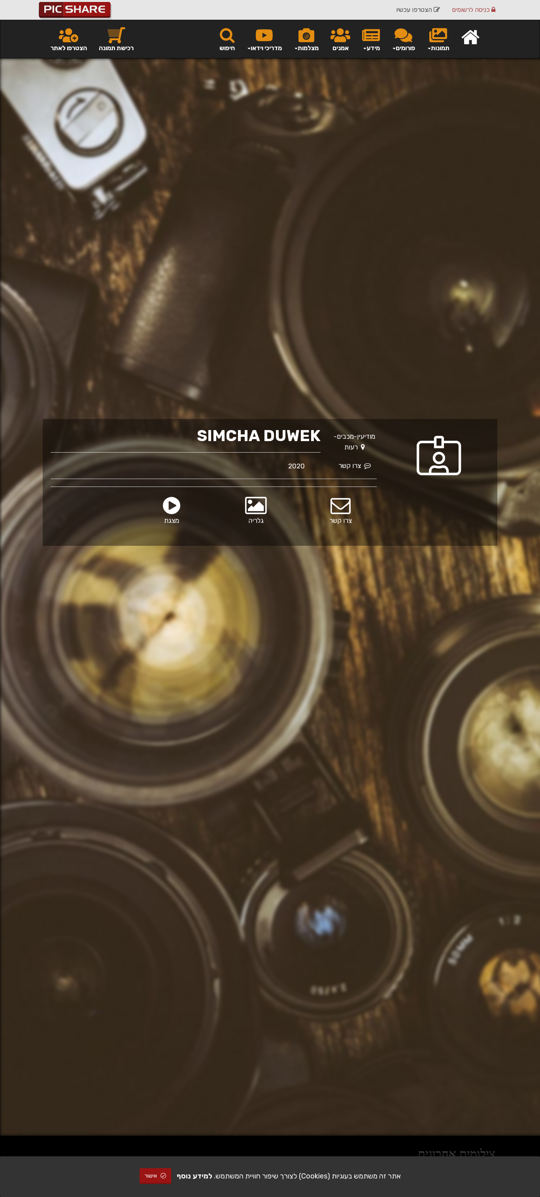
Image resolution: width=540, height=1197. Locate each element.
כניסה (471, 9)
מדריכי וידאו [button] (266, 48)
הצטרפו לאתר (69, 48)
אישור (151, 1176)
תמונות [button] (440, 48)
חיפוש (227, 48)
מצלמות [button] (308, 48)
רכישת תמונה (116, 48)
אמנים (340, 48)
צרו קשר (351, 466)
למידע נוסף (194, 1176)
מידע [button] (373, 48)
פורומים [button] (405, 48)
